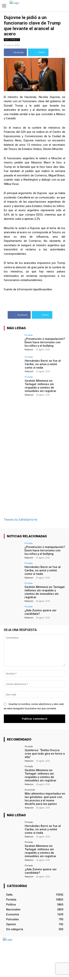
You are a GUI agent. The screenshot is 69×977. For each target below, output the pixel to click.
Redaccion (29, 349)
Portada (29, 335)
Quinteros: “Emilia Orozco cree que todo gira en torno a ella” (45, 753)
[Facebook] (55, 956)
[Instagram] (61, 956)
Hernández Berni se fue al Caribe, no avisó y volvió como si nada (43, 364)
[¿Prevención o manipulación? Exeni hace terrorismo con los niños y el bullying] (13, 341)
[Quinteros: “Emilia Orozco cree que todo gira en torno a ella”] (13, 752)
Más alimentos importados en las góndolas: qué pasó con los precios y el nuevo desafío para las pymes (45, 799)
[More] (54, 52)
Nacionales (12, 39)
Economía (30, 790)
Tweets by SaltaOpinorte (20, 519)
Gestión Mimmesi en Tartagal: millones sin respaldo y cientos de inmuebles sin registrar (40, 386)
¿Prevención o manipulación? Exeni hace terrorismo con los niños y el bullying (45, 342)
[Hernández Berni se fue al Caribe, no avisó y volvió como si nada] (13, 362)
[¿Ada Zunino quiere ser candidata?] (13, 612)
